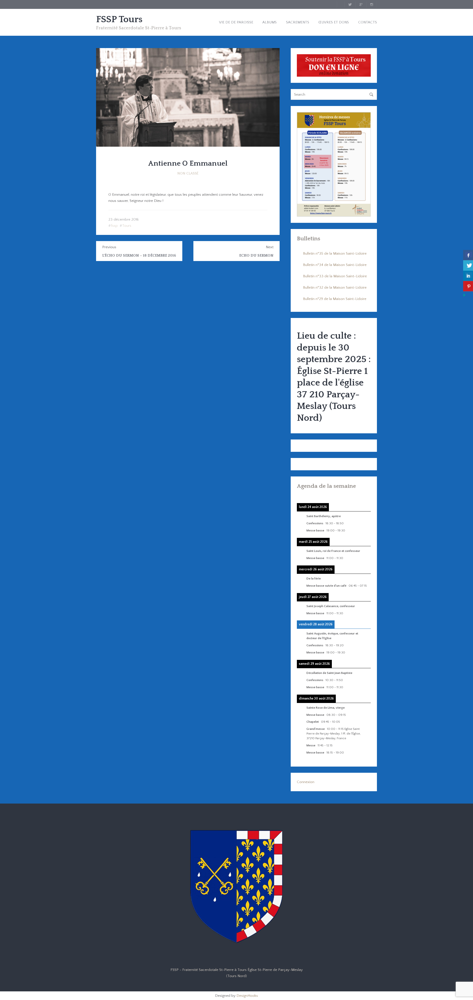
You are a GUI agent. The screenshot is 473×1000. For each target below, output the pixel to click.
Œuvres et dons (333, 22)
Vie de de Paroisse (236, 22)
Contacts (367, 22)
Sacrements (297, 22)
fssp (114, 226)
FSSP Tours (119, 19)
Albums (269, 22)
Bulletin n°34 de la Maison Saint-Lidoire (335, 265)
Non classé (188, 173)
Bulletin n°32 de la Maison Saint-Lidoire (335, 287)
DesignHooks (247, 996)
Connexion (305, 782)
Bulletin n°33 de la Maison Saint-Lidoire (335, 276)
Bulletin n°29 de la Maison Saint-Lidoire (334, 299)
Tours (126, 226)
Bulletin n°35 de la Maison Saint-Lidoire (335, 253)
